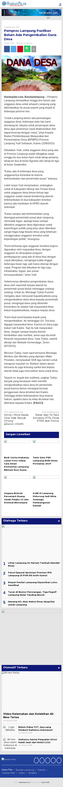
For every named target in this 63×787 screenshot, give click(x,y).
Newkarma (24, 782)
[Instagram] (47, 761)
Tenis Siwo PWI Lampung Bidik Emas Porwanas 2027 (45, 460)
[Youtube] (53, 761)
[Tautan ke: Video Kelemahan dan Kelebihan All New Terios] (31, 691)
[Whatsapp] (27, 49)
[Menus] (60, 3)
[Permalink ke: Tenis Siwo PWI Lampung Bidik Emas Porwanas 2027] (46, 447)
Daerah (41, 770)
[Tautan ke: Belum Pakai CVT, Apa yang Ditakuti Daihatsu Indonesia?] (10, 728)
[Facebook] (36, 761)
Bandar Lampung (24, 43)
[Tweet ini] (13, 49)
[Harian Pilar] (14, 3)
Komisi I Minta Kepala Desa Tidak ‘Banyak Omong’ (16, 416)
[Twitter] (41, 761)
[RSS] (58, 761)
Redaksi (32, 773)
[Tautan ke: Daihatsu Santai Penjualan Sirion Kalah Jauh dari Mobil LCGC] (10, 743)
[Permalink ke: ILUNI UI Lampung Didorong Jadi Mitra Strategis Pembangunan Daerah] (46, 483)
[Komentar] (33, 49)
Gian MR (45, 782)
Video (22, 773)
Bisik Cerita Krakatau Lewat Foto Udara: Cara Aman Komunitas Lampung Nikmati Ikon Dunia (16, 463)
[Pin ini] (20, 49)
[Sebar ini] (7, 49)
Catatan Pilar (8, 773)
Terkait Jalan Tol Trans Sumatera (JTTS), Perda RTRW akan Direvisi (46, 416)
